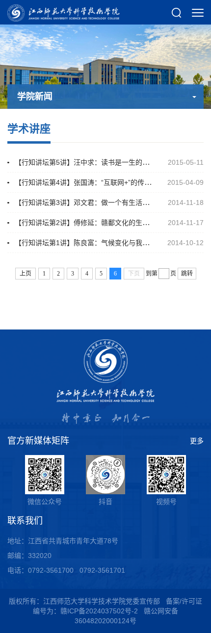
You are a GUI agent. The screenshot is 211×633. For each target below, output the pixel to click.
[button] (177, 12)
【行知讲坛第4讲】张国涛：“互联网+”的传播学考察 (93, 182)
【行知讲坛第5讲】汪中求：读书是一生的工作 (85, 162)
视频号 (166, 502)
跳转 (187, 273)
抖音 (105, 502)
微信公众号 (44, 502)
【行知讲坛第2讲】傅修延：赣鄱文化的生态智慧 (89, 223)
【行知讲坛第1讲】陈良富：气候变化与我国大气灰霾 (96, 243)
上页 (25, 273)
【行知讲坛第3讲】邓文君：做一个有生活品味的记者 (96, 202)
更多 (197, 441)
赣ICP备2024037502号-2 (99, 611)
